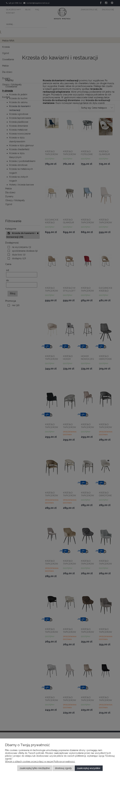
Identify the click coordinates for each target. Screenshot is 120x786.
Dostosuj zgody (63, 768)
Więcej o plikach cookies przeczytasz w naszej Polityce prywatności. (40, 761)
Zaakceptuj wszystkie (88, 768)
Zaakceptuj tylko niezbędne (35, 768)
